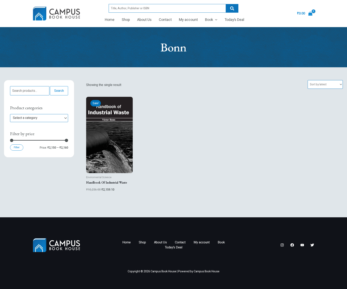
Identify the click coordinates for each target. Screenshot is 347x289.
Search (232, 8)
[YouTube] (302, 245)
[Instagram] (282, 245)
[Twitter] (312, 245)
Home (109, 19)
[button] (215, 20)
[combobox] (39, 118)
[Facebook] (292, 245)
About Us (144, 19)
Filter (16, 147)
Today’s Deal (234, 19)
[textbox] (37, 118)
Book (209, 19)
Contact (165, 19)
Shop (126, 19)
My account (188, 19)
